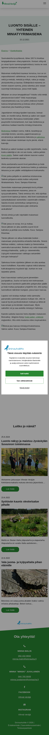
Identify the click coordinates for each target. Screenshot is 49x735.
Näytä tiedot (24, 388)
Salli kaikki (24, 374)
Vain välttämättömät (24, 381)
